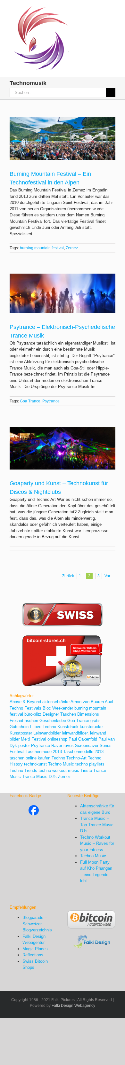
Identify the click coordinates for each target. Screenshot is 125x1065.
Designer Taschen (59, 714)
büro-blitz (32, 714)
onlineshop (57, 739)
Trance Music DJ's (39, 776)
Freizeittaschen (24, 720)
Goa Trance (30, 401)
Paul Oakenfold (83, 739)
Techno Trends (23, 770)
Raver (56, 745)
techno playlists (89, 764)
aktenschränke (56, 701)
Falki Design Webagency (73, 1005)
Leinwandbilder (47, 733)
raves (68, 745)
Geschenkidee (52, 720)
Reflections (32, 954)
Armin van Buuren (87, 701)
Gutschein (19, 726)
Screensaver (86, 745)
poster (24, 745)
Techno (58, 758)
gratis (95, 720)
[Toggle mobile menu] (112, 9)
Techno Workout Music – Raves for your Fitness (97, 843)
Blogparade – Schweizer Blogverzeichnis (37, 923)
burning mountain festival (42, 248)
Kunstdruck (68, 726)
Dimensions (88, 714)
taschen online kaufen (30, 758)
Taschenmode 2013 (44, 751)
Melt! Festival (33, 739)
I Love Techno (43, 726)
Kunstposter (21, 733)
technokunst (35, 764)
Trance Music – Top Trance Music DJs (96, 824)
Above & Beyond (25, 701)
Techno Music (61, 764)
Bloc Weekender (58, 708)
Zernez (72, 248)
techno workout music (58, 770)
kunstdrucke (91, 726)
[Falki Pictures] (34, 808)
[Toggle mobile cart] (101, 9)
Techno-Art (76, 758)
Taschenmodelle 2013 (83, 751)
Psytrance (51, 401)
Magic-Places (35, 948)
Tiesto (86, 770)
